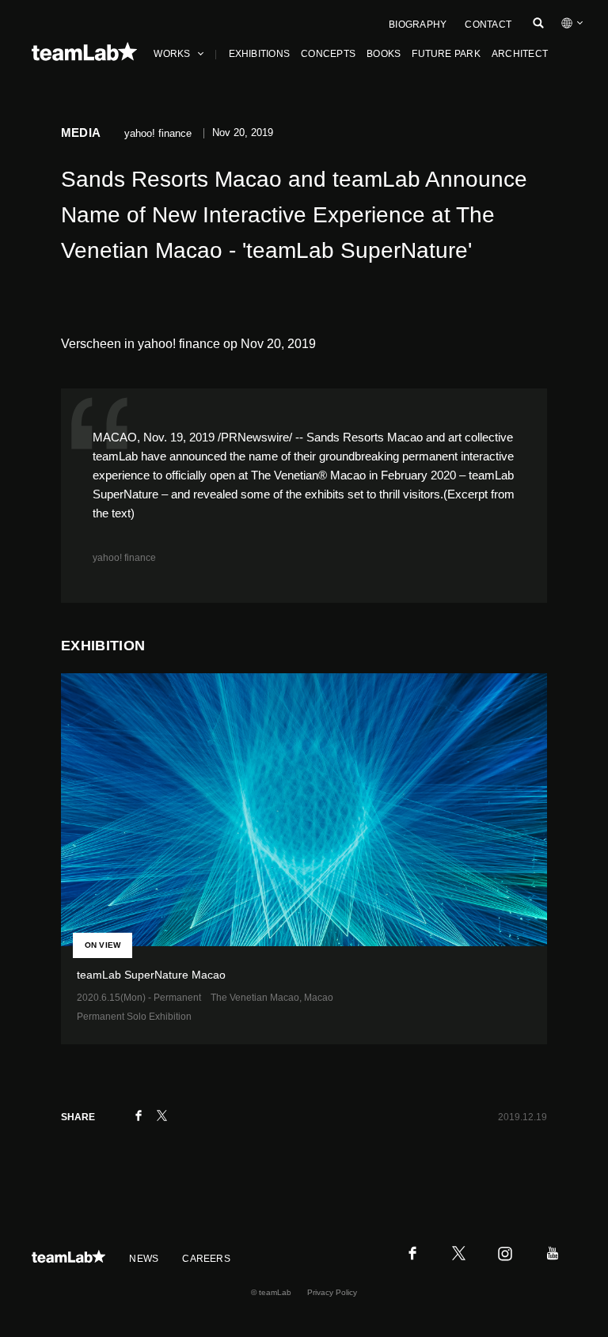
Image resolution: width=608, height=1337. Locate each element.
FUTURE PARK (446, 53)
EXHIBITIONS (260, 53)
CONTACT (488, 24)
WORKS (172, 53)
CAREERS (206, 1258)
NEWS (143, 1258)
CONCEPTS (328, 53)
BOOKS (384, 53)
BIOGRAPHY (417, 24)
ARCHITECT (520, 53)
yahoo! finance (124, 557)
